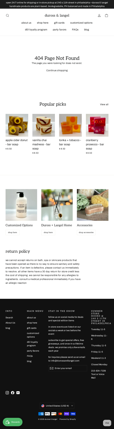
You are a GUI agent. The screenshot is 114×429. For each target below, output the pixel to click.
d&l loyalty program (36, 29)
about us (26, 22)
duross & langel (57, 15)
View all (104, 104)
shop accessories (86, 232)
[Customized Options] (21, 205)
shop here (43, 22)
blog (86, 29)
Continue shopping (57, 70)
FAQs (75, 29)
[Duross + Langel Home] (57, 205)
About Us (10, 323)
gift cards (59, 22)
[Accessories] (92, 205)
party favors (59, 29)
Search (9, 317)
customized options (81, 22)
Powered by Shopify (68, 419)
